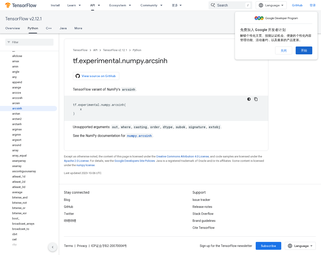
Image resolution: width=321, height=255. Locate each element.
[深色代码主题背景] (248, 99)
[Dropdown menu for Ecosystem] (131, 5)
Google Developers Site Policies (134, 160)
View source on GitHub (99, 76)
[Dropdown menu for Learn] (81, 5)
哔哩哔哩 (70, 220)
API (92, 5)
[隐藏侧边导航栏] (52, 247)
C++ (49, 28)
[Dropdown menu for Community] (162, 5)
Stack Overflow (203, 213)
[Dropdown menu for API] (100, 5)
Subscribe (268, 246)
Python (33, 28)
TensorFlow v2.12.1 (23, 19)
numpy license (85, 165)
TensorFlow (80, 50)
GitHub (297, 5)
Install (55, 5)
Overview (12, 28)
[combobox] (230, 5)
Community (148, 5)
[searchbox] (29, 42)
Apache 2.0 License (76, 160)
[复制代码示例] (255, 99)
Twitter (69, 213)
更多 (175, 5)
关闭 (284, 51)
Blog (67, 200)
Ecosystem (117, 5)
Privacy (82, 246)
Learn (71, 5)
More (78, 28)
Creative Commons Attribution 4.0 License (182, 156)
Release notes (202, 206)
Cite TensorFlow (204, 227)
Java (63, 28)
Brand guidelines (204, 220)
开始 (304, 50)
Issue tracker (201, 200)
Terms (68, 246)
